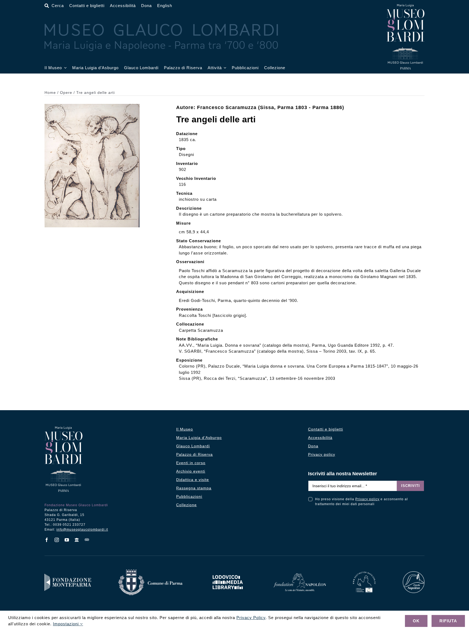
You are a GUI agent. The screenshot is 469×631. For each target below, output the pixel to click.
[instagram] (57, 540)
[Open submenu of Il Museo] (64, 68)
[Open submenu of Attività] (224, 68)
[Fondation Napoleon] (299, 575)
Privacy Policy (250, 617)
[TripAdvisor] (87, 539)
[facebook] (47, 540)
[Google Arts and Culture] (77, 540)
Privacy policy (367, 499)
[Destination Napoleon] (364, 573)
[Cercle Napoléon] (413, 573)
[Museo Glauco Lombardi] (405, 6)
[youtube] (67, 540)
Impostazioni (66, 624)
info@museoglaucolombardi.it (82, 529)
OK (416, 621)
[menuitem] (164, 6)
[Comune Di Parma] (150, 571)
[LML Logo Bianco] (227, 573)
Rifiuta (448, 621)
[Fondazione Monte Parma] (68, 575)
